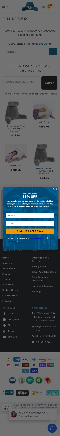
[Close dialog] (54, 189)
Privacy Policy (12, 241)
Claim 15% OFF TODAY (30, 231)
